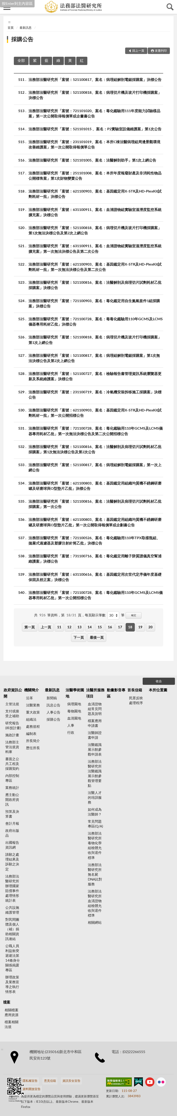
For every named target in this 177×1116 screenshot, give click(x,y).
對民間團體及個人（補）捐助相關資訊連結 (12, 929)
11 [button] (59, 627)
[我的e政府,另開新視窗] (138, 1082)
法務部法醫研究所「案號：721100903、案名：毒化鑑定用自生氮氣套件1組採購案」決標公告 (94, 303)
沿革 (29, 698)
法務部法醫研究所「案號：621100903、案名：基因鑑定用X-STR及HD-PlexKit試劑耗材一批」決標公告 (95, 194)
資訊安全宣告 (71, 1080)
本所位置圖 (158, 690)
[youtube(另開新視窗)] (149, 1082)
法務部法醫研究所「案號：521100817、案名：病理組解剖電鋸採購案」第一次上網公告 (95, 467)
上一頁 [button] (46, 627)
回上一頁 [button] (138, 50)
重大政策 (33, 712)
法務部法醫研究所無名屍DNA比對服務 (95, 874)
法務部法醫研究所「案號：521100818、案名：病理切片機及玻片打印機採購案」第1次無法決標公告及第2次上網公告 (95, 230)
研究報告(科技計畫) (13, 726)
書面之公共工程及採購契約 (12, 763)
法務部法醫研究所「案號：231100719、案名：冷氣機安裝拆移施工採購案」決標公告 (95, 394)
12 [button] (69, 627)
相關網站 (95, 922)
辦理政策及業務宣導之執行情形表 (12, 985)
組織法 (31, 719)
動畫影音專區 (116, 693)
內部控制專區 (12, 778)
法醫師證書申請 (95, 735)
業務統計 (12, 788)
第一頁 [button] (29, 627)
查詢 (170, 7)
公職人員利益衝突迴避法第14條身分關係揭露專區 (12, 958)
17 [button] (120, 627)
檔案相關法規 (11, 1024)
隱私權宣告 (30, 1080)
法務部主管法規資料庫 (12, 747)
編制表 (31, 734)
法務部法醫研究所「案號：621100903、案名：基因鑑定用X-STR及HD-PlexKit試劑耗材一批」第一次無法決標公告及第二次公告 (95, 267)
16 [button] (110, 627)
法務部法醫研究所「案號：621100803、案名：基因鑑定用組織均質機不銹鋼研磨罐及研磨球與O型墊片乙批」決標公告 (95, 486)
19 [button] (140, 627)
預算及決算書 (12, 814)
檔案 (6, 1002)
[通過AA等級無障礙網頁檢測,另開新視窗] (119, 1082)
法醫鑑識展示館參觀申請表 (95, 749)
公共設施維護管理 (12, 910)
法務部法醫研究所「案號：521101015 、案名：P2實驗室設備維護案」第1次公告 (95, 129)
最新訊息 (26, 27)
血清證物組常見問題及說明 (95, 709)
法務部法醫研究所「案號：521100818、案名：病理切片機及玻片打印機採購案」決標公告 (95, 95)
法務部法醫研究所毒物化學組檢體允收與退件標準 (95, 845)
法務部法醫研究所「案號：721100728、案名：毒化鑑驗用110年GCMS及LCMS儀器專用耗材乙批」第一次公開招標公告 (96, 595)
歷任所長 (33, 748)
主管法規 (12, 704)
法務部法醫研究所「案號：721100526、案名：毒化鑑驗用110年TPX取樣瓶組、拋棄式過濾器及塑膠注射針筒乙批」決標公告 (94, 540)
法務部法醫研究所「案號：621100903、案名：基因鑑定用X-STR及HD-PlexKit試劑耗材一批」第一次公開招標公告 (95, 412)
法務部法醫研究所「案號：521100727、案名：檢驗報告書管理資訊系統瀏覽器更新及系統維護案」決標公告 (95, 376)
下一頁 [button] (79, 637)
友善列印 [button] (161, 50)
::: (9, 22)
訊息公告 (53, 705)
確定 (133, 615)
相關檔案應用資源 (11, 1012)
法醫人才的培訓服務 (95, 797)
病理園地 (74, 704)
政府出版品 (12, 833)
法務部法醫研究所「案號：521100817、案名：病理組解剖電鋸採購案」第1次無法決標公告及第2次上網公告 (94, 358)
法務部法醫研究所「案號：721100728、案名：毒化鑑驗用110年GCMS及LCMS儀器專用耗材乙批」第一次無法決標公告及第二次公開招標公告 (96, 431)
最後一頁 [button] (97, 637)
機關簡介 (31, 690)
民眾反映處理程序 (136, 701)
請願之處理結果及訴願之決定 (12, 862)
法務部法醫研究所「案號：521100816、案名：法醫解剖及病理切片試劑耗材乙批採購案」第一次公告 (95, 504)
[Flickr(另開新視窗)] (161, 1082)
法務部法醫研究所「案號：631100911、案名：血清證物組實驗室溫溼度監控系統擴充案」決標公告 (95, 212)
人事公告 (53, 712)
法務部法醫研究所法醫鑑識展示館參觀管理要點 (95, 773)
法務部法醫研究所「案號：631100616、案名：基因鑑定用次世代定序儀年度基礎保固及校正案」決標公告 (95, 577)
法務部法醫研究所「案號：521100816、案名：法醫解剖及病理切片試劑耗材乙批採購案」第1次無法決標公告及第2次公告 (95, 449)
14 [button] (90, 627)
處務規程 (33, 726)
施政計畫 (12, 735)
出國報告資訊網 (12, 845)
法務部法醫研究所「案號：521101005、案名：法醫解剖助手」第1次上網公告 (92, 160)
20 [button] (150, 627)
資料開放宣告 (32, 1089)
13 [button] (79, 627)
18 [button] (130, 627)
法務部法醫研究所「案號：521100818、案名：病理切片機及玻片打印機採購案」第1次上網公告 (95, 339)
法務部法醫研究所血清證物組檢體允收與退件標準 (95, 903)
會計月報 (12, 823)
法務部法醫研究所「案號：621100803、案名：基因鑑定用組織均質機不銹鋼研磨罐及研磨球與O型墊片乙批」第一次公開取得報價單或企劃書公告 (95, 522)
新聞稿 (52, 698)
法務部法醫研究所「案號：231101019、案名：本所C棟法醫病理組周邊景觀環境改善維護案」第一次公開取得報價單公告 (94, 144)
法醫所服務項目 (95, 693)
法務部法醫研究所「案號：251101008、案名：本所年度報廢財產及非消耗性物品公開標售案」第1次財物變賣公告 (95, 175)
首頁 (11, 27)
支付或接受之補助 (12, 714)
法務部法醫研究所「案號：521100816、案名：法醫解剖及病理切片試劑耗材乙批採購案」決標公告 (95, 285)
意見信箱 (50, 1080)
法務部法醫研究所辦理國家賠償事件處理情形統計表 (12, 888)
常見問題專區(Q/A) (95, 824)
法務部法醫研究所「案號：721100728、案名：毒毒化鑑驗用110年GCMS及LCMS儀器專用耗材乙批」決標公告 (96, 321)
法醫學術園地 (75, 693)
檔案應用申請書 (95, 723)
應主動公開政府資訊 (12, 799)
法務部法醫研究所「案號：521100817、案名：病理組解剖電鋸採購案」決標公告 (95, 80)
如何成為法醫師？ (95, 812)
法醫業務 (33, 705)
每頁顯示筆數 (95, 615)
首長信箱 (134, 690)
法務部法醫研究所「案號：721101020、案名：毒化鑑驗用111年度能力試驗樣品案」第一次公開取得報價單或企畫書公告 (94, 113)
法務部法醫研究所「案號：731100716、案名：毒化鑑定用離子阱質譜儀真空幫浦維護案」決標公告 (95, 558)
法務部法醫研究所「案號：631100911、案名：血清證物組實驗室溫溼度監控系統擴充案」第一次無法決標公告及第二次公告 (95, 248)
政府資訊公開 (13, 693)
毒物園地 (74, 711)
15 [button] (100, 627)
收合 (159, 681)
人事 (70, 725)
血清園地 (74, 718)
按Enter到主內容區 (17, 4)
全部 (21, 60)
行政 (70, 732)
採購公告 (22, 39)
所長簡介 (33, 741)
